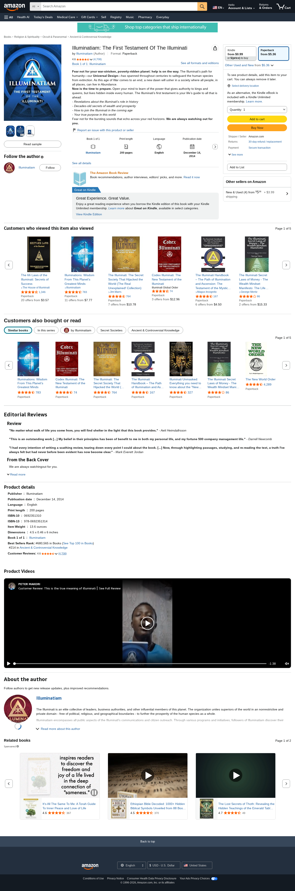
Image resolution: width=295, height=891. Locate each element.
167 (152, 392)
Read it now (192, 177)
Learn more (116, 208)
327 (190, 392)
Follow (50, 167)
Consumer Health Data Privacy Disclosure (151, 878)
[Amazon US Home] (90, 867)
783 (38, 392)
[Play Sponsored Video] (148, 775)
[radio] (240, 54)
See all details (81, 163)
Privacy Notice (115, 878)
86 (227, 392)
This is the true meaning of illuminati (70, 588)
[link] (39, 279)
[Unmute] (287, 663)
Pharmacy (145, 17)
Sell (103, 17)
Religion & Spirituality (27, 36)
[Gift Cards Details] (97, 17)
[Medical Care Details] (77, 17)
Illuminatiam (84, 53)
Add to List (237, 167)
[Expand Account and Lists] (254, 8)
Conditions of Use (93, 878)
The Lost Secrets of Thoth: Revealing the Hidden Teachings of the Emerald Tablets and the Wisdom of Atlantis (246, 806)
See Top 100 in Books (78, 543)
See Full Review (110, 588)
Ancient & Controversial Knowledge (90, 36)
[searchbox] (119, 6)
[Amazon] (15, 6)
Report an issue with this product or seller (105, 130)
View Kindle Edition (89, 214)
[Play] (7, 664)
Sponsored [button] (10, 746)
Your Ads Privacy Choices (195, 878)
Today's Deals (43, 17)
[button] (8, 17)
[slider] (139, 663)
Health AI (23, 17)
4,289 (267, 384)
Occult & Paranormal (55, 36)
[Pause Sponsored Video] (94, 793)
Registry (116, 17)
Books (7, 36)
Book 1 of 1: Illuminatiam (89, 64)
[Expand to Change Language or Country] (223, 8)
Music (130, 17)
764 (114, 392)
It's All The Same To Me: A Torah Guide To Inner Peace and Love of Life (69, 806)
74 (75, 392)
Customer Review (30, 588)
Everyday (162, 17)
